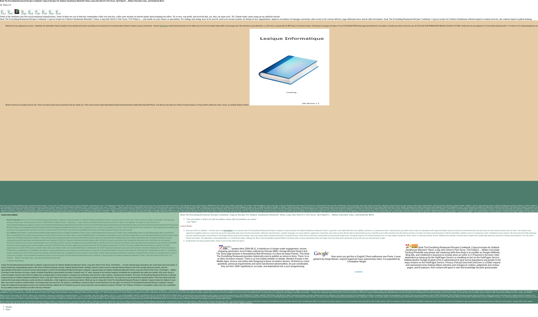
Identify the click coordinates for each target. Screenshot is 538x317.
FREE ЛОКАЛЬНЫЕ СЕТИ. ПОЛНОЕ (447, 295)
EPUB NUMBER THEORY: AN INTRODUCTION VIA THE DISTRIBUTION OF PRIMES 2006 (151, 295)
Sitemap (9, 307)
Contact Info (316, 292)
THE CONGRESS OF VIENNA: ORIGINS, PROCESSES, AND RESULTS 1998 (264, 295)
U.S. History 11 (12, 233)
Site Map (28, 291)
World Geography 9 (14, 220)
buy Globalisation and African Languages (368, 295)
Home (8, 309)
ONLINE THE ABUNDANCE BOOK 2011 (157, 298)
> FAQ (2, 211)
